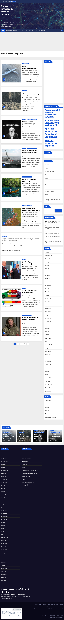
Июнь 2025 (47, 268)
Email (49, 604)
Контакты (42, 30)
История (47, 407)
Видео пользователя (40, 613)
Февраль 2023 (48, 344)
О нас (21, 30)
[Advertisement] (32, 41)
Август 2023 (48, 324)
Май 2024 (47, 295)
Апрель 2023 (48, 338)
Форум (46, 194)
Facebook (36, 604)
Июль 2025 (47, 265)
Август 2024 (48, 285)
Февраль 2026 (48, 255)
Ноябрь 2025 (48, 258)
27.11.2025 (25, 126)
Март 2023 (47, 341)
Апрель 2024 (48, 298)
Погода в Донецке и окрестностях (53, 184)
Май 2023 (47, 334)
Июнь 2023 (47, 331)
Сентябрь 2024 (48, 281)
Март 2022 (47, 381)
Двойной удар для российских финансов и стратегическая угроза (30, 264)
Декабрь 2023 (48, 311)
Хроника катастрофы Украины (51, 143)
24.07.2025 (25, 212)
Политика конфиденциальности (52, 188)
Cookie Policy (48, 164)
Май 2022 (47, 374)
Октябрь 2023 (48, 318)
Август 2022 (48, 364)
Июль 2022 (47, 368)
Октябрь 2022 (48, 358)
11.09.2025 (25, 183)
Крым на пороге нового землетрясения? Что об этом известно (30, 95)
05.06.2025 (25, 266)
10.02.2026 (25, 97)
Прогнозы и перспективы (31, 119)
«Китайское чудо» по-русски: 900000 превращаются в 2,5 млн (31, 293)
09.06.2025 (5, 243)
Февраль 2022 (48, 384)
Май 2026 (47, 252)
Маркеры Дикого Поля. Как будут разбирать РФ (52, 122)
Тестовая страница (49, 191)
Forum (46, 168)
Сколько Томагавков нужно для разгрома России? (29, 152)
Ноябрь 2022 (48, 354)
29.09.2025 (53, 438)
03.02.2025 (25, 295)
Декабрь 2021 (48, 391)
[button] (59, 30)
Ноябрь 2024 (48, 278)
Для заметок (48, 174)
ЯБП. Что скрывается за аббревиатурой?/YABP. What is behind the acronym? (52, 199)
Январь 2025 (48, 275)
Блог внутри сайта (31, 30)
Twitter (40, 604)
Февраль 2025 (48, 272)
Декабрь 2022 (48, 351)
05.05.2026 (25, 70)
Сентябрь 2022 (48, 361)
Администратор (34, 70)
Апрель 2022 (48, 377)
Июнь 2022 (47, 371)
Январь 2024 (48, 308)
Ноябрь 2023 (48, 315)
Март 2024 (47, 301)
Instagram (44, 604)
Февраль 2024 (48, 305)
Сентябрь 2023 (48, 321)
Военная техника (26, 63)
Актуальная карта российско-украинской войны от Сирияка (30, 210)
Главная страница (11, 30)
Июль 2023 (47, 328)
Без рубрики (25, 90)
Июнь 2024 (47, 291)
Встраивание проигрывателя (51, 613)
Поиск (46, 206)
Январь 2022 (48, 387)
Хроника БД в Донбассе (27, 205)
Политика (24, 119)
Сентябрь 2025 (48, 262)
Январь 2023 (48, 348)
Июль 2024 (47, 288)
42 (24, 343)
